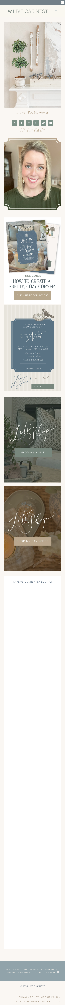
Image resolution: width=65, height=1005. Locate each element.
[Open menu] (55, 11)
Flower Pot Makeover (32, 112)
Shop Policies (51, 1001)
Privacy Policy (29, 997)
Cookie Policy (50, 997)
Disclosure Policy (27, 1001)
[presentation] (32, 65)
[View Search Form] (62, 2)
